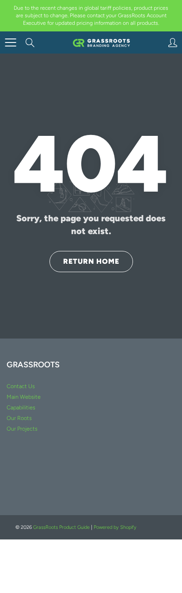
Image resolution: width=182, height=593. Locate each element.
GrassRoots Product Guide (61, 527)
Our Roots (19, 418)
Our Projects (22, 428)
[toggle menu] (10, 42)
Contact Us (21, 386)
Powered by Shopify (115, 527)
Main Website (24, 396)
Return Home (91, 261)
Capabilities (21, 407)
